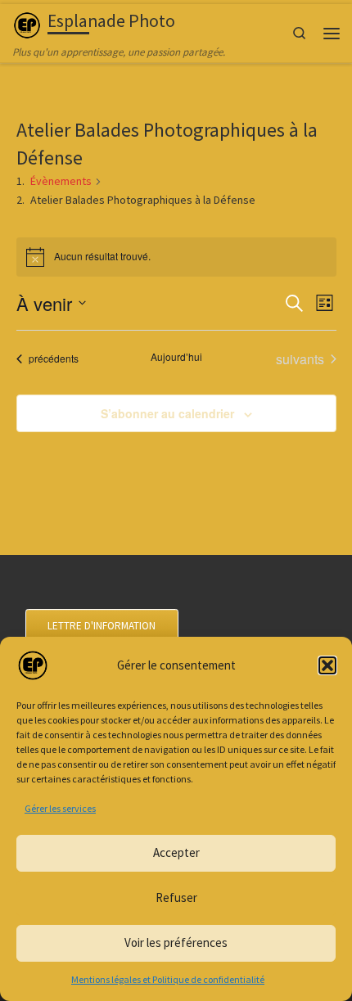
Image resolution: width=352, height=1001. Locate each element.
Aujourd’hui (176, 356)
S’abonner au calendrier (167, 413)
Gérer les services (60, 808)
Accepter (176, 852)
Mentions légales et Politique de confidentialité (167, 979)
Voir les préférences (176, 942)
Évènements (61, 181)
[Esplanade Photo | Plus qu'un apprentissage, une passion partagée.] (27, 23)
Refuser (176, 897)
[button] (327, 665)
